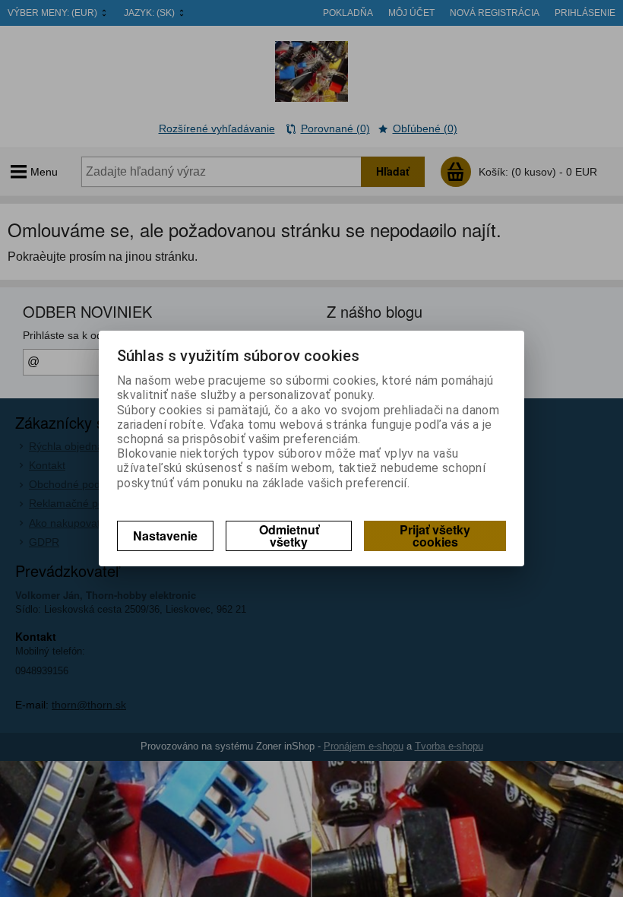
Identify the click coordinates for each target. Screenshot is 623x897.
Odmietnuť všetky (289, 535)
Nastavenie (165, 535)
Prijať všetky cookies (435, 535)
